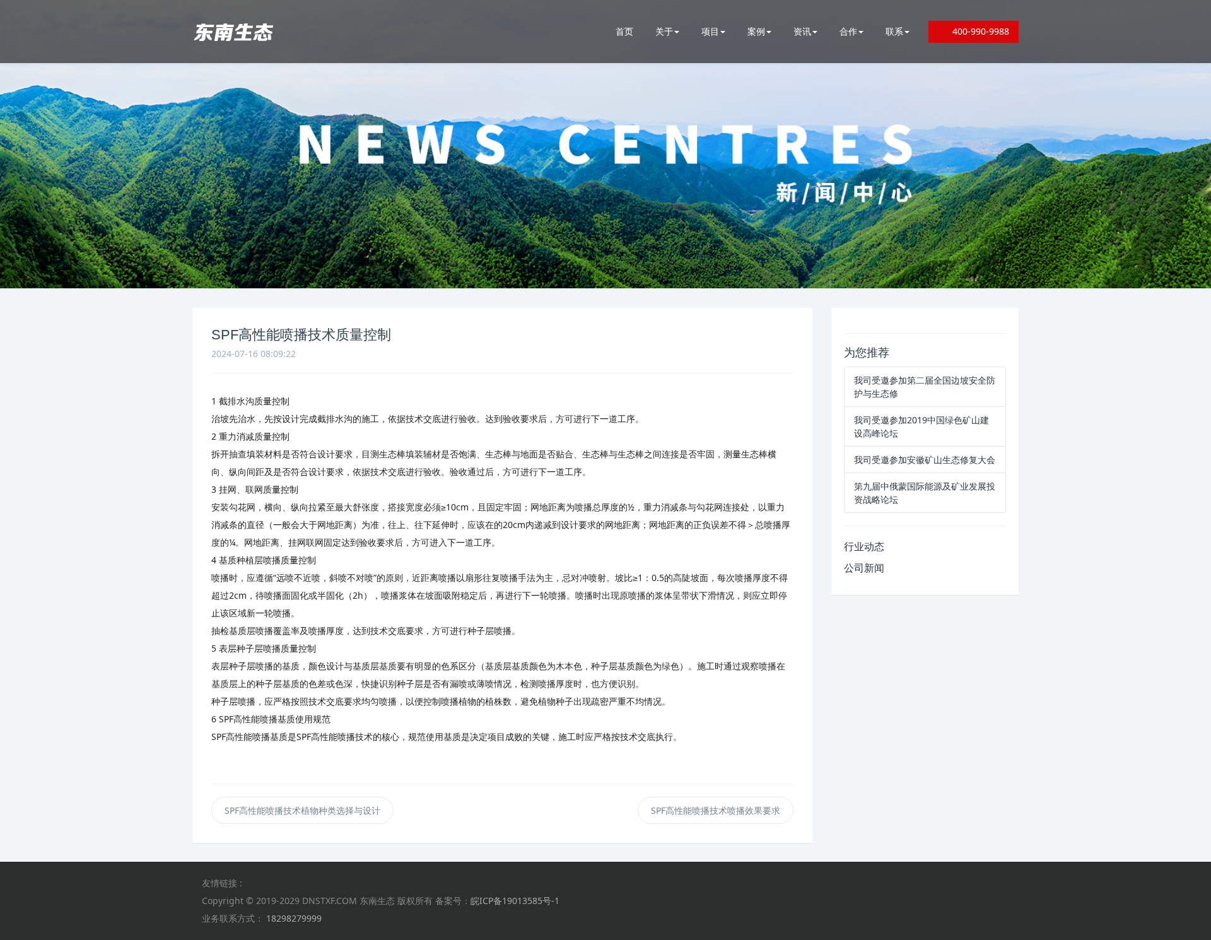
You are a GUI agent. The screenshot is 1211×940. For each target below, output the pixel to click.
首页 (624, 31)
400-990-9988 (977, 31)
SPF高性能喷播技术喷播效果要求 (715, 810)
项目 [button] (710, 31)
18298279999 (294, 918)
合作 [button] (848, 31)
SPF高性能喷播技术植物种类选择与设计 (302, 810)
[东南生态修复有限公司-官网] (233, 31)
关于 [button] (664, 31)
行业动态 (864, 546)
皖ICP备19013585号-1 (515, 901)
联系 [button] (894, 31)
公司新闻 (864, 568)
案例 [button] (756, 31)
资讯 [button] (802, 31)
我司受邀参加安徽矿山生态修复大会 (924, 460)
